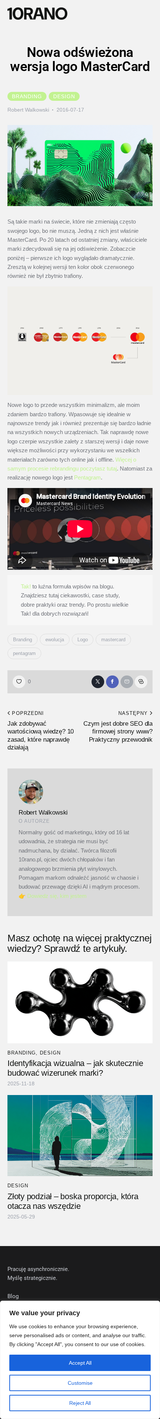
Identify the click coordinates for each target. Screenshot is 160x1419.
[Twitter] (98, 681)
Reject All (80, 1403)
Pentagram (87, 477)
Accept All (80, 1363)
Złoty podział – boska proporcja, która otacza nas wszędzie (72, 1201)
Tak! (26, 586)
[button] (152, 14)
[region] (80, 1360)
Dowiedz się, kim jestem (57, 896)
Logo (82, 639)
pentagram (24, 653)
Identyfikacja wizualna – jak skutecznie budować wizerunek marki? (75, 1068)
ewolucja (54, 639)
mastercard (113, 639)
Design (64, 96)
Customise (80, 1383)
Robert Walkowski (43, 812)
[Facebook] (112, 681)
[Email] (127, 681)
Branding (27, 96)
